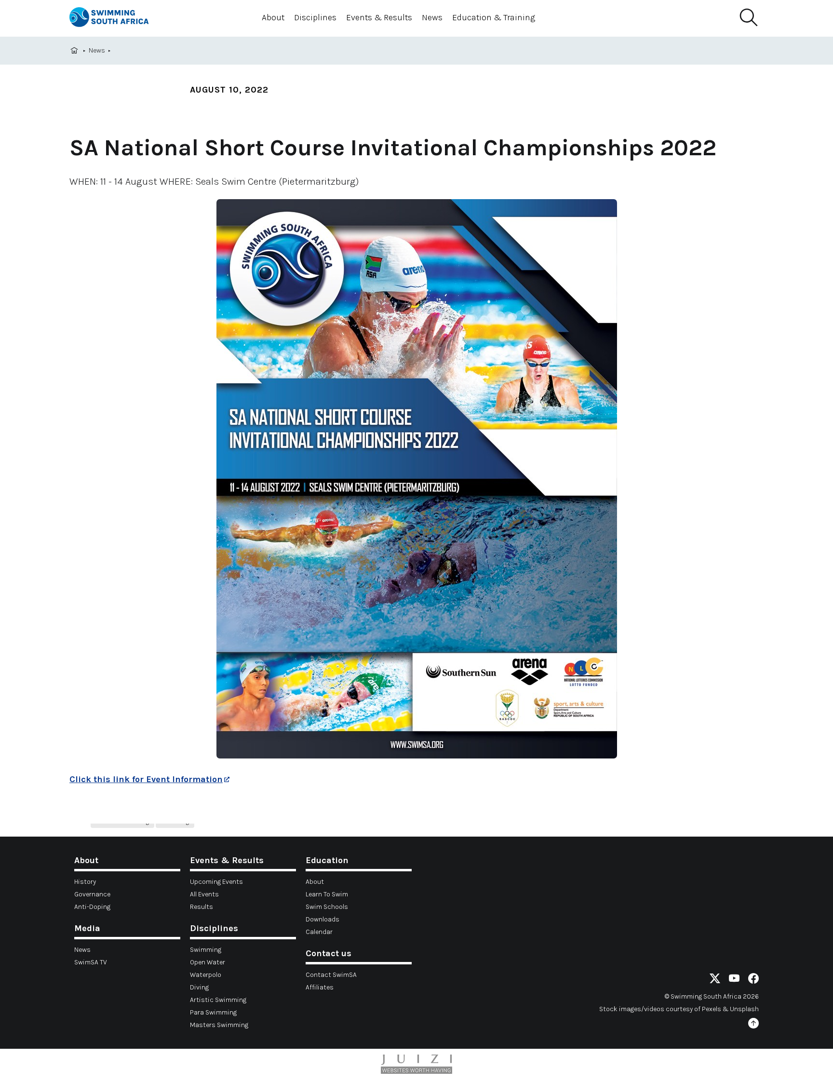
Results (201, 907)
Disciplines (315, 17)
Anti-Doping (92, 907)
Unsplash (744, 1009)
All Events (204, 894)
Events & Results (379, 17)
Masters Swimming (219, 1025)
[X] (715, 980)
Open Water (207, 962)
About (273, 17)
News (432, 17)
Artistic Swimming (218, 1000)
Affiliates (320, 987)
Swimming (205, 950)
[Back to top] (753, 1025)
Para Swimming (213, 1012)
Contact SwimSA (331, 975)
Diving (199, 987)
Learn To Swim (327, 894)
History (85, 882)
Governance (92, 894)
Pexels (711, 1009)
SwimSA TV (90, 962)
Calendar (319, 932)
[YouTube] (734, 980)
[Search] (748, 17)
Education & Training (493, 17)
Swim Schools (327, 907)
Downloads (322, 919)
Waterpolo (205, 975)
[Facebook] (753, 980)
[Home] (117, 18)
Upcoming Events (216, 882)
